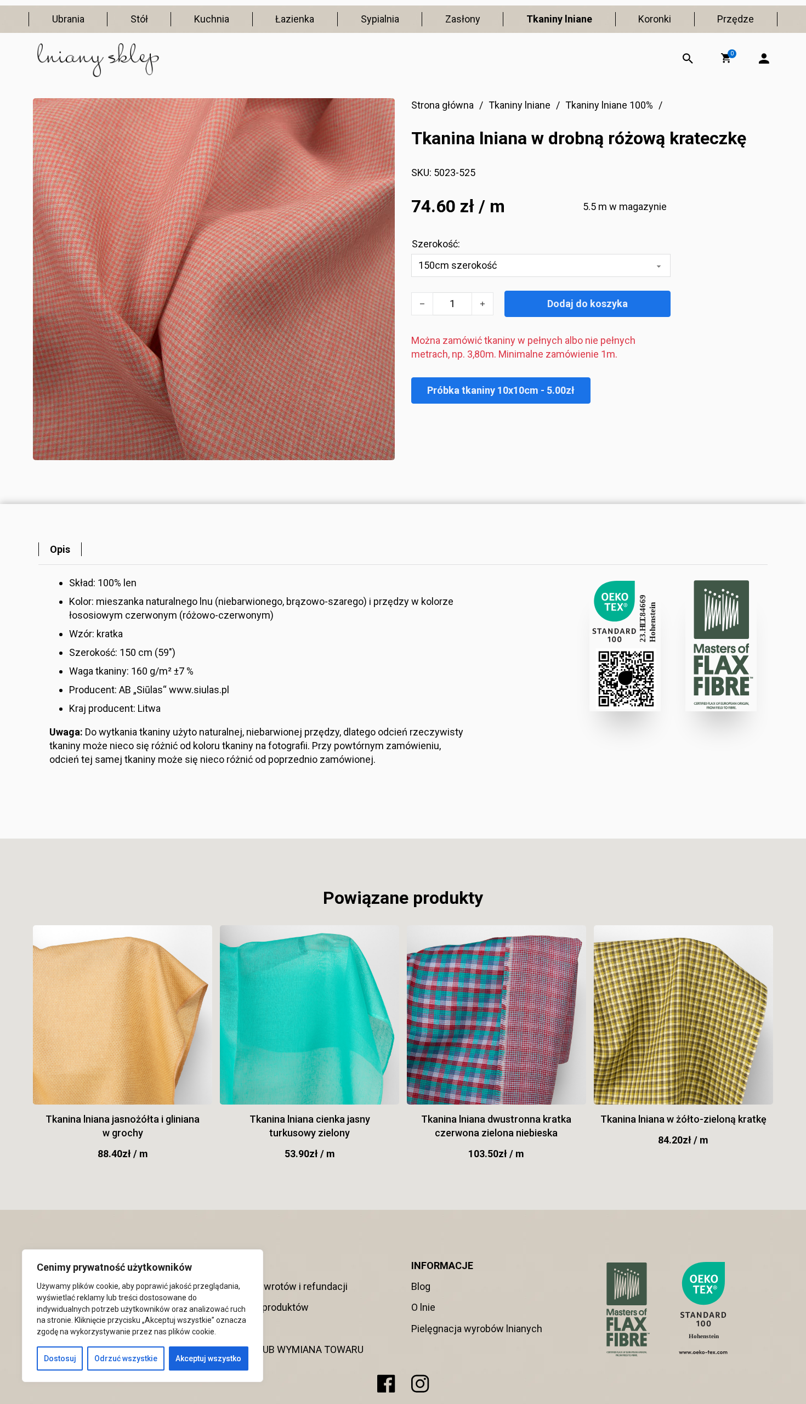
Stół (139, 19)
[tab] (60, 549)
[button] (726, 58)
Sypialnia (380, 19)
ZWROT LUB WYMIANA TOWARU (293, 1349)
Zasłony (462, 19)
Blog (420, 1286)
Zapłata (238, 1328)
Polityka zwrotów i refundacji (285, 1286)
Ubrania (68, 19)
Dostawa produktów (265, 1307)
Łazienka (294, 19)
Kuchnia (211, 19)
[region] (142, 1315)
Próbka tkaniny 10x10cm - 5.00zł (501, 390)
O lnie (423, 1307)
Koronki (654, 19)
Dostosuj (60, 1358)
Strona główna (442, 105)
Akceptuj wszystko (208, 1358)
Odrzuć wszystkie (125, 1358)
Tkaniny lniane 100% (609, 105)
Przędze (735, 19)
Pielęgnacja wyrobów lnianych (476, 1328)
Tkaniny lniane (559, 19)
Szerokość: (436, 244)
